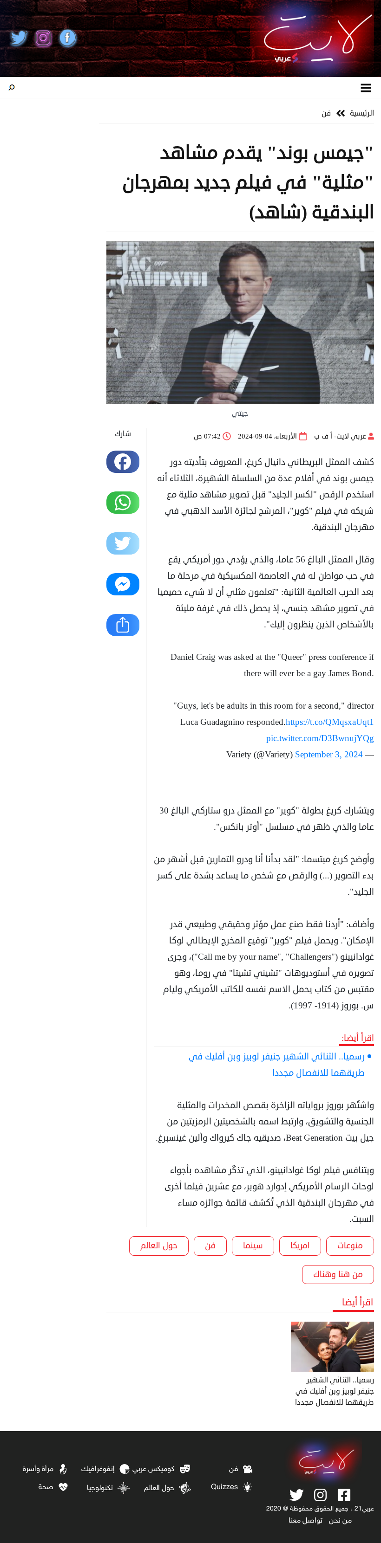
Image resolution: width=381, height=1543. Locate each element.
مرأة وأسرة (38, 1469)
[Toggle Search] (11, 88)
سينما (253, 1246)
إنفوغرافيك (98, 1469)
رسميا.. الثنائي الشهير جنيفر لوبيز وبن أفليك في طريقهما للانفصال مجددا (277, 1064)
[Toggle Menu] (366, 87)
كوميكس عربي (153, 1469)
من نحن (340, 1521)
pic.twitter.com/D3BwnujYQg (320, 738)
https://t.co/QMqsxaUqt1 (330, 722)
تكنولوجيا (100, 1488)
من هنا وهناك (338, 1274)
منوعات (350, 1246)
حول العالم (158, 1246)
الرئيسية (362, 113)
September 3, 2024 (329, 754)
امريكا (300, 1246)
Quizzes (224, 1487)
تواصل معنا (305, 1521)
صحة (46, 1487)
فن (326, 113)
